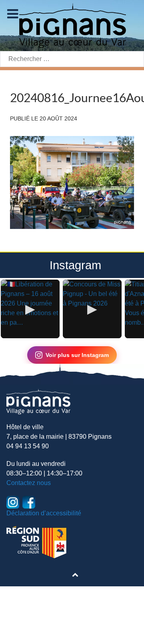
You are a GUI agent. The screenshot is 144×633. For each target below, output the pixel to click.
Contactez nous (28, 482)
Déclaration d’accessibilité (43, 513)
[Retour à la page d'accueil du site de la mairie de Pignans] (72, 25)
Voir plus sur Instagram (77, 355)
